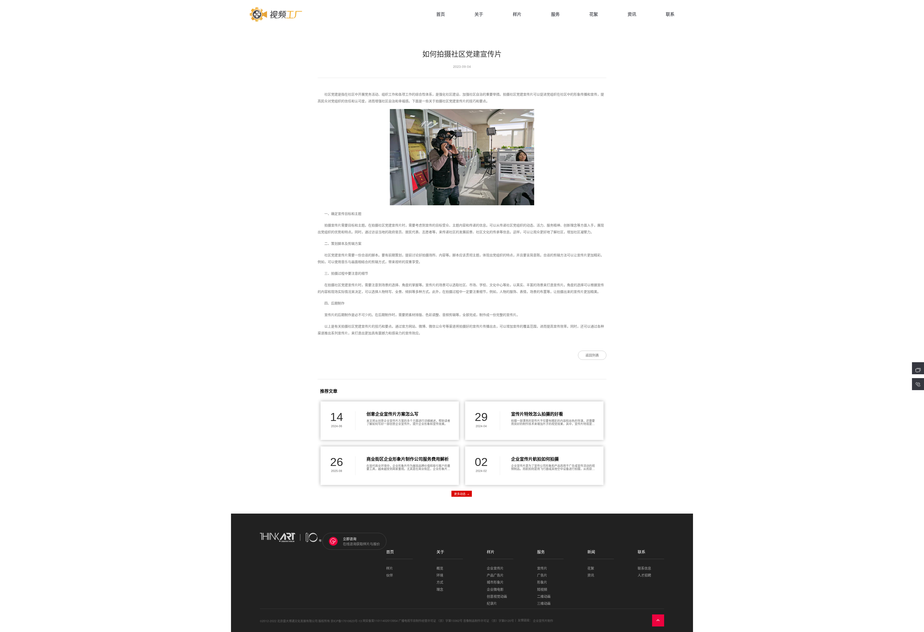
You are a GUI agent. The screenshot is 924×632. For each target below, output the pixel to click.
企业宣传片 (495, 568)
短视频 (542, 589)
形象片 (542, 582)
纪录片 (492, 603)
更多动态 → (461, 494)
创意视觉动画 (497, 596)
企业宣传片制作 (543, 621)
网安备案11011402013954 (380, 621)
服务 (555, 14)
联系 (670, 14)
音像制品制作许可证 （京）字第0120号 (488, 621)
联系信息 (644, 568)
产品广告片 (495, 575)
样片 (517, 14)
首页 (440, 14)
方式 (439, 582)
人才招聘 (644, 575)
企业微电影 (495, 589)
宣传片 (542, 568)
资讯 (632, 14)
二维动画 (544, 596)
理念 (439, 589)
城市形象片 (495, 582)
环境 (439, 575)
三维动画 (544, 603)
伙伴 (389, 575)
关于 (479, 14)
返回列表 (592, 355)
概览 (439, 568)
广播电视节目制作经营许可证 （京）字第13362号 (430, 621)
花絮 (593, 14)
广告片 (542, 575)
